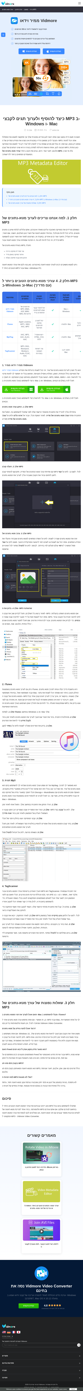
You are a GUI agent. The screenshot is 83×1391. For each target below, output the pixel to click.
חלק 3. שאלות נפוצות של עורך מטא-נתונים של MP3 (27, 203)
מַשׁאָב (26, 9)
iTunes (10, 324)
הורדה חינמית (31, 51)
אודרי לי (29, 130)
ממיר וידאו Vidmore (38, 20)
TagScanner (10, 351)
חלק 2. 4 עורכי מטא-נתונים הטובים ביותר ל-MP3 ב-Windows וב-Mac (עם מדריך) (37, 199)
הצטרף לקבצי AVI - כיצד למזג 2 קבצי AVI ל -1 (41, 1245)
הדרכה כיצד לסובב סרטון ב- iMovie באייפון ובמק (41, 1168)
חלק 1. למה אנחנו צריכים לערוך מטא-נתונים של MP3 (27, 196)
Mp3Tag (10, 337)
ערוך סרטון (18, 9)
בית (31, 9)
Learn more (63, 1389)
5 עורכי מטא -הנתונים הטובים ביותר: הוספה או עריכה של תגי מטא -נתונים (42, 1207)
